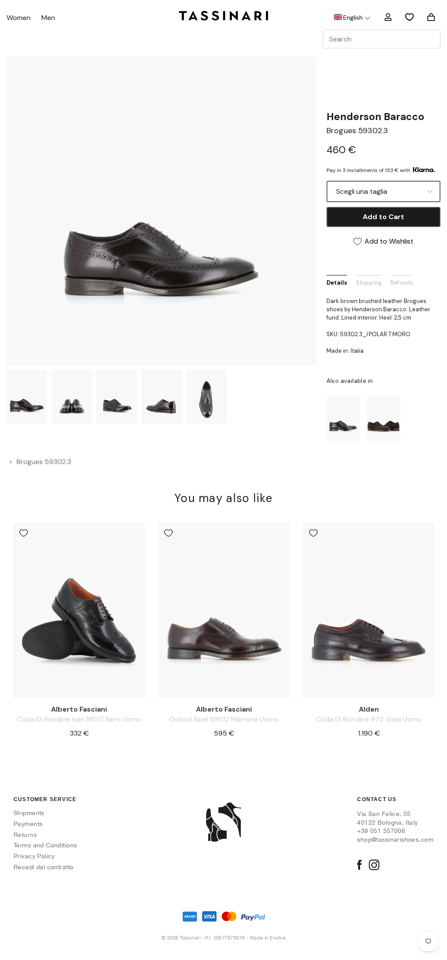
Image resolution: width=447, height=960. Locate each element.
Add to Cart (383, 216)
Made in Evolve (267, 937)
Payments (28, 823)
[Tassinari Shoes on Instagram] (374, 866)
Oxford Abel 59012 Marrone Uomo (224, 719)
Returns (25, 834)
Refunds (401, 282)
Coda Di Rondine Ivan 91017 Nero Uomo (79, 719)
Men (48, 18)
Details (337, 282)
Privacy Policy (34, 856)
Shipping (369, 282)
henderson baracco (375, 116)
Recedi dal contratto (43, 867)
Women (19, 18)
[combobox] (381, 39)
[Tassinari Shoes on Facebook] (359, 866)
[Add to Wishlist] (23, 533)
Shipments (29, 812)
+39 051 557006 (381, 830)
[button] (352, 17)
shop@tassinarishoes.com (395, 839)
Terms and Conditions (45, 845)
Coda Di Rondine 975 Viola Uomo (369, 719)
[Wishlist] (409, 17)
